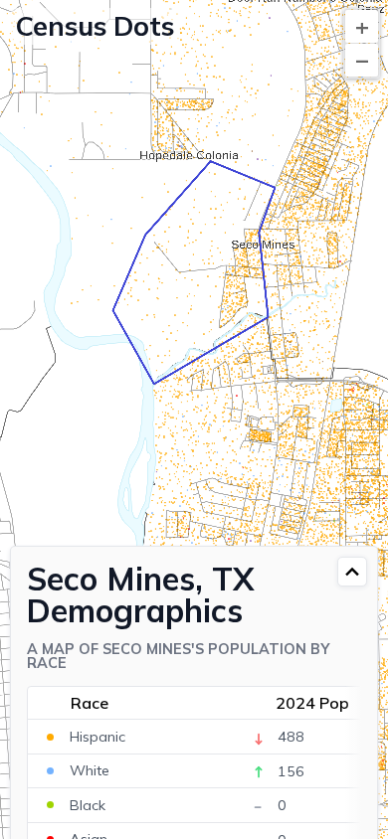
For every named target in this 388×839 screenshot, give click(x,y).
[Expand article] (352, 572)
